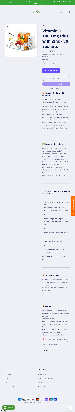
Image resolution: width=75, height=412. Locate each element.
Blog (6, 378)
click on (3, 410)
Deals (7, 382)
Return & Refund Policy (45, 378)
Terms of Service (43, 387)
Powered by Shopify (45, 402)
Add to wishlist (50, 70)
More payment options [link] (56, 88)
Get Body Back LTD (34, 402)
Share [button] (46, 350)
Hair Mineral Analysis (11, 387)
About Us (8, 374)
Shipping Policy (43, 374)
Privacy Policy (42, 382)
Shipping (54, 54)
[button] (4, 12)
